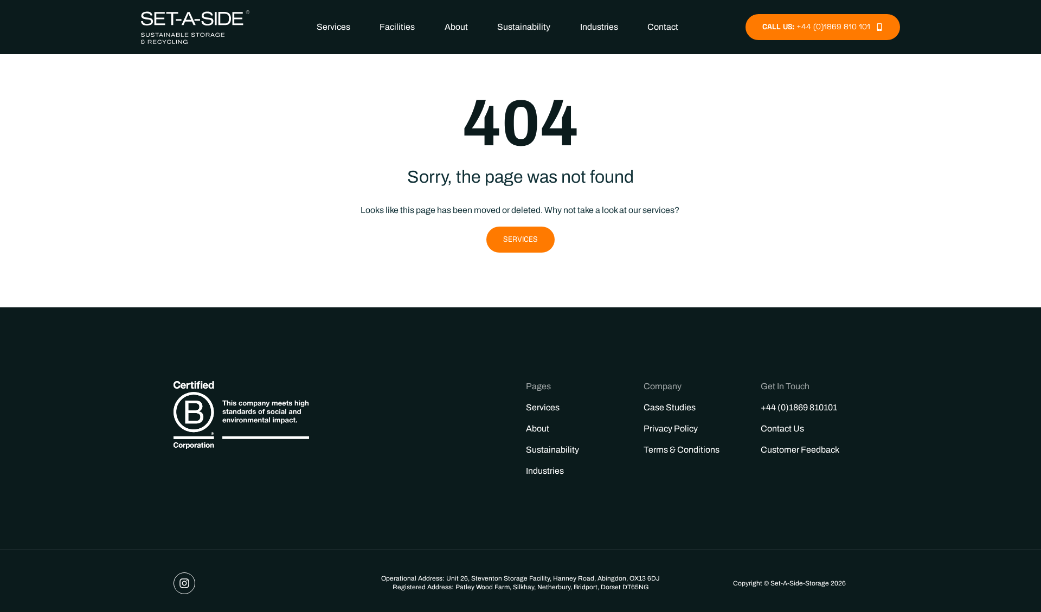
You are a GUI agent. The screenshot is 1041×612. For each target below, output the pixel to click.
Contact (662, 26)
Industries (599, 26)
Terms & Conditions (681, 449)
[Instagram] (184, 583)
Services (333, 26)
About (456, 26)
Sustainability (523, 26)
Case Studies (670, 407)
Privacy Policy (671, 428)
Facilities (397, 26)
